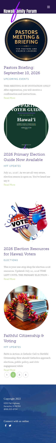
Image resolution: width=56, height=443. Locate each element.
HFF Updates (12, 166)
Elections (11, 260)
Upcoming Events (16, 79)
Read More (9, 98)
